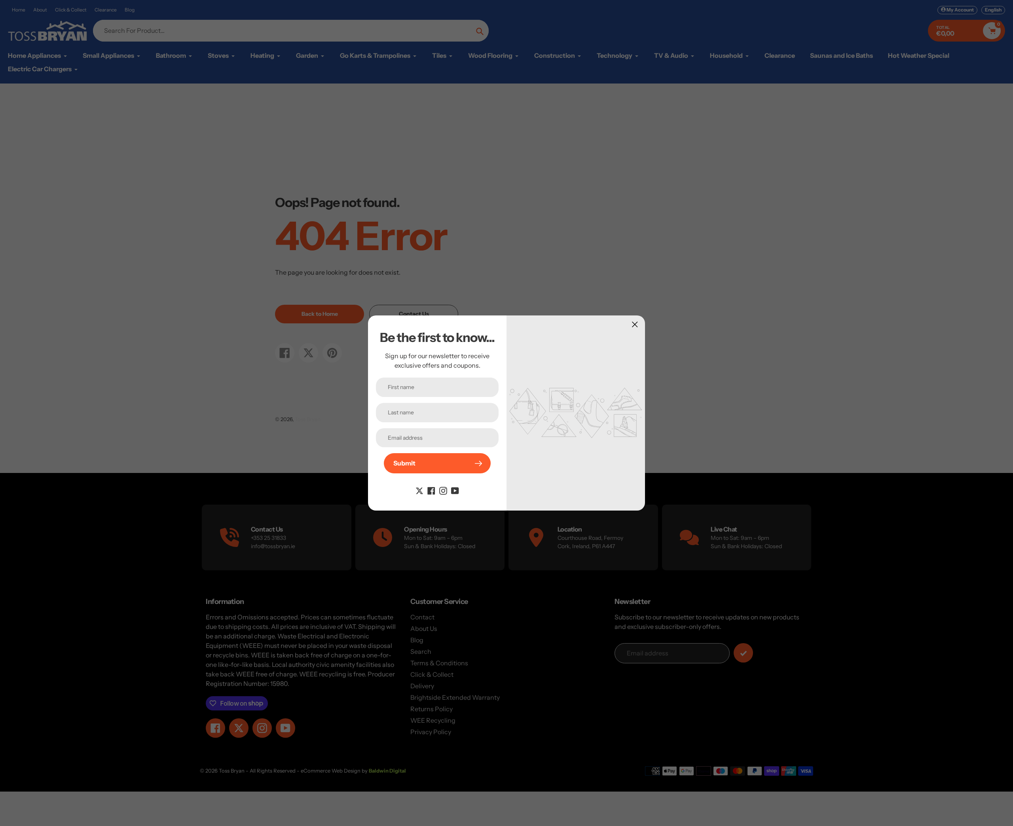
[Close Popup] (635, 324)
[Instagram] (443, 490)
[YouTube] (455, 490)
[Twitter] (419, 490)
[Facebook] (431, 490)
